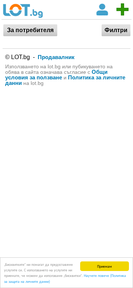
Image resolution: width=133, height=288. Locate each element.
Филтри (116, 30)
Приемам (104, 266)
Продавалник (56, 57)
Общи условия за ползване (56, 74)
